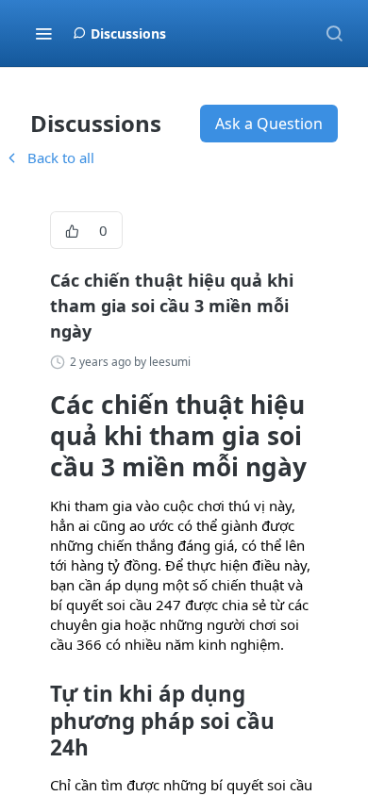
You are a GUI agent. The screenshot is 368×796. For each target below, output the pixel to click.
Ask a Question (269, 123)
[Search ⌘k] (334, 33)
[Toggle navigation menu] (43, 33)
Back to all (49, 157)
